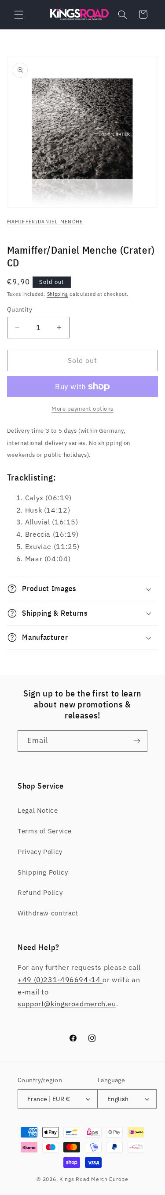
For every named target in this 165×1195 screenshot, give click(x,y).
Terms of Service (45, 831)
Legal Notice (38, 810)
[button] (18, 14)
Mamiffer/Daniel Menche (45, 222)
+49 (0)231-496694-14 (60, 979)
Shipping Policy (43, 872)
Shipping (57, 294)
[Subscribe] (137, 741)
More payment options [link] (82, 408)
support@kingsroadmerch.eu (67, 1003)
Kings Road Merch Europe (93, 1179)
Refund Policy (40, 892)
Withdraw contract (48, 913)
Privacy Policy (40, 851)
